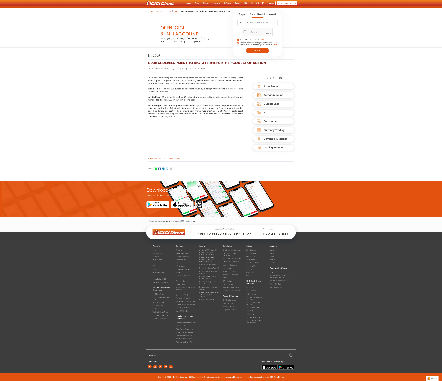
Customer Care (181, 260)
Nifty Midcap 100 (252, 263)
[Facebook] (159, 169)
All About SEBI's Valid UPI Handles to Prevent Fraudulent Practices (208, 252)
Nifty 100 (249, 269)
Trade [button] (197, 3)
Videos (272, 256)
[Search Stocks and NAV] (252, 3)
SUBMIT (257, 50)
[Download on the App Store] (269, 367)
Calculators (270, 121)
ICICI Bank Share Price (184, 339)
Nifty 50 (248, 276)
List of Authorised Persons (279, 281)
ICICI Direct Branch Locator (185, 301)
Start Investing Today (287, 3)
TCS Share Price (181, 326)
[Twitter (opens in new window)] (160, 366)
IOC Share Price (158, 309)
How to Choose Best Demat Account (209, 272)
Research (159, 11)
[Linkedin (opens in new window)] (165, 366)
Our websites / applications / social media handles (279, 276)
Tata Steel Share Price (160, 315)
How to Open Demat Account (206, 301)
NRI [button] (245, 3)
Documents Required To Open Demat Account (207, 283)
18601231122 (210, 234)
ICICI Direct (250, 314)
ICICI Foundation (251, 291)
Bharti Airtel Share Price (184, 332)
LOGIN (271, 3)
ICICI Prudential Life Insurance (253, 303)
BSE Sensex (250, 260)
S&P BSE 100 (251, 256)
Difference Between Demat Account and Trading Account (209, 294)
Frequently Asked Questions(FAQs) (182, 294)
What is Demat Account (207, 265)
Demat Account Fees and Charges (208, 288)
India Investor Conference (162, 282)
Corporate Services (183, 269)
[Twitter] (167, 169)
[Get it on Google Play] (286, 367)
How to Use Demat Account (209, 268)
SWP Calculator (228, 278)
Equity (168, 11)
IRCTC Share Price (159, 302)
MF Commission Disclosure (185, 304)
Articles (272, 250)
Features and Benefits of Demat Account (208, 277)
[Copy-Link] (171, 169)
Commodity (156, 256)
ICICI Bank (249, 287)
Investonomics (275, 263)
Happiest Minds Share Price (186, 323)
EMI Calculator (228, 268)
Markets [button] (206, 3)
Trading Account (273, 147)
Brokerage (179, 250)
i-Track (272, 272)
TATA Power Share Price (184, 329)
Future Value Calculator (231, 262)
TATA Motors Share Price (184, 342)
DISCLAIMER (202, 68)
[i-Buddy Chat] (432, 377)
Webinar (273, 253)
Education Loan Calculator (232, 291)
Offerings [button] (227, 3)
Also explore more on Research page (165, 158)
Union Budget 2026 (159, 279)
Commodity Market (275, 138)
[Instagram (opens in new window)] (155, 366)
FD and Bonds (158, 260)
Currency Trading (274, 130)
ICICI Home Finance (253, 317)
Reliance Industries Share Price (162, 298)
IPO (265, 112)
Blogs (176, 11)
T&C (262, 40)
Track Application (276, 287)
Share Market (271, 86)
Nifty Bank (249, 272)
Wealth (178, 263)
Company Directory (159, 318)
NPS (154, 269)
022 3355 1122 (238, 234)
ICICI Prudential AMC (253, 308)
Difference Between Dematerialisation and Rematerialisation (207, 259)
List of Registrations (183, 308)
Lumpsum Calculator (230, 265)
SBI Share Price (158, 294)
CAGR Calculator (229, 284)
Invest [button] (188, 3)
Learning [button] (217, 3)
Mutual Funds (271, 103)
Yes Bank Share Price (160, 312)
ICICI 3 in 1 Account (229, 300)
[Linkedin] (163, 169)
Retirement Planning (183, 253)
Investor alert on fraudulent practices (185, 288)
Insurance (156, 263)
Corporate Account (229, 310)
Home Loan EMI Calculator (232, 287)
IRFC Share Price (158, 306)
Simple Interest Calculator (232, 250)
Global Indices (251, 250)
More (275, 45)
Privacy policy (181, 281)
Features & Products (183, 298)
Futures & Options (159, 272)
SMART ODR (180, 284)
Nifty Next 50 (250, 266)
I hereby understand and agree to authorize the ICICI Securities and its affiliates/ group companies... (258, 44)
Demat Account (273, 95)
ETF (154, 266)
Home (150, 11)
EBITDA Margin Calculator (232, 258)
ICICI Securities (251, 294)
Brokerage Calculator (230, 275)
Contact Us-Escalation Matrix (184, 277)
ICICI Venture (250, 311)
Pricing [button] (237, 3)
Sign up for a (257, 14)
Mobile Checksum (276, 284)
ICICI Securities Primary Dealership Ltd (254, 322)
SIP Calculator (228, 281)
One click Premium (182, 256)
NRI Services (180, 266)
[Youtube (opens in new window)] (171, 366)
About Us (179, 272)
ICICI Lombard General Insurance (254, 298)
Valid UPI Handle (182, 311)
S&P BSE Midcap (252, 253)
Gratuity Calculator (229, 271)
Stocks (155, 250)
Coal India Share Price (184, 335)
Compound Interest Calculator (229, 254)
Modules (273, 260)
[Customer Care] (257, 3)
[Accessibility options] (263, 3)
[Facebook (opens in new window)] (150, 366)
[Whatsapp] (155, 169)
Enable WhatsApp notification (252, 40)
